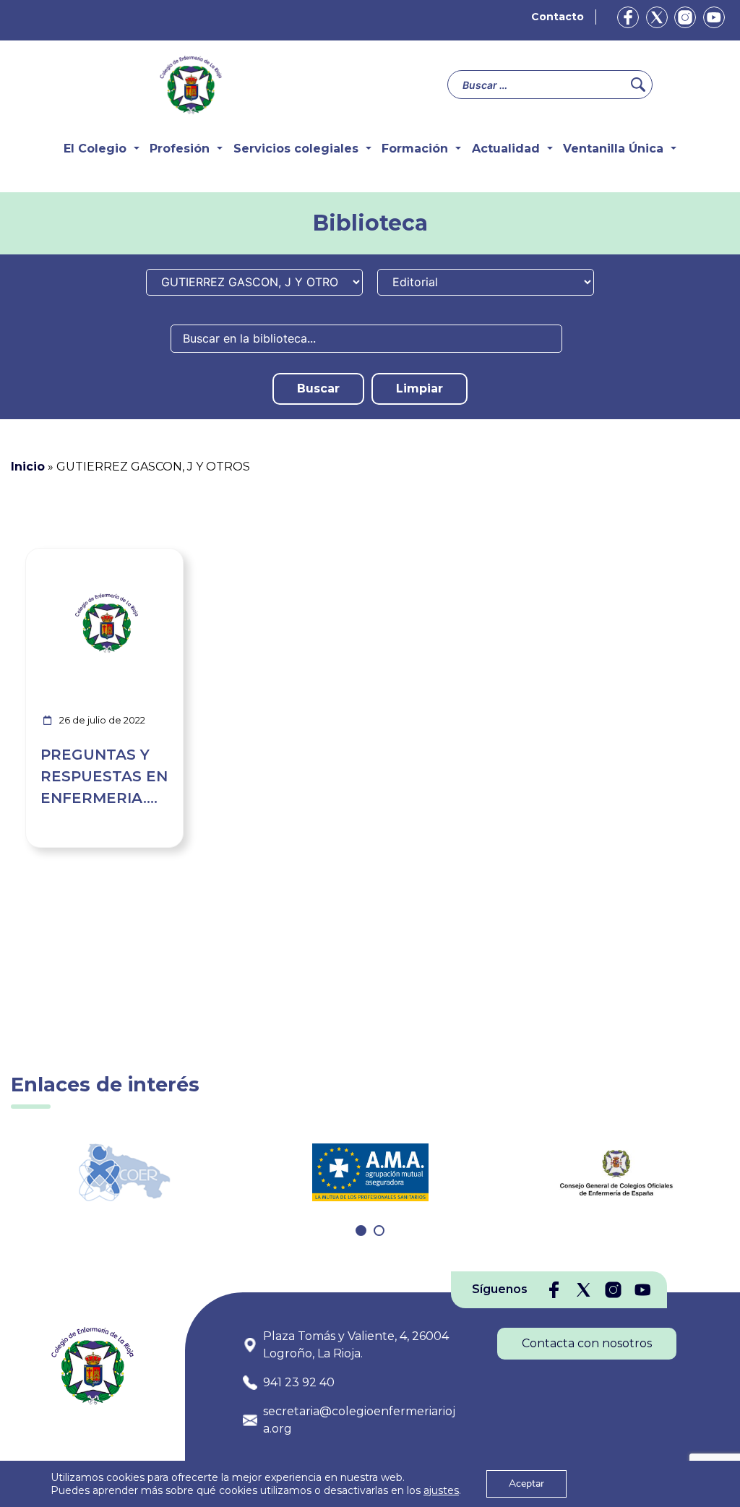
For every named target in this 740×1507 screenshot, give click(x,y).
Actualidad (506, 148)
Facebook (628, 17)
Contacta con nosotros (587, 1343)
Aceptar (526, 1483)
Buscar (318, 388)
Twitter (657, 17)
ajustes (441, 1490)
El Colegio (95, 148)
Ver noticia (149, 557)
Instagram (685, 17)
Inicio (28, 466)
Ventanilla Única (613, 148)
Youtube (714, 17)
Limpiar (419, 388)
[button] (361, 1230)
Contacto (557, 16)
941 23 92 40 (299, 1382)
